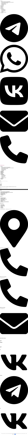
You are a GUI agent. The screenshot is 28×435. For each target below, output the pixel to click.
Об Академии (2, 204)
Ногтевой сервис (3, 3)
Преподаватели (3, 9)
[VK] (14, 106)
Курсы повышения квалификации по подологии (7, 2)
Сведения (2, 207)
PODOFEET (2, 6)
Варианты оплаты (3, 198)
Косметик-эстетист (3, 194)
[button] (2, 179)
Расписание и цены (3, 197)
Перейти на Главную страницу (4, 188)
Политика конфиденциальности (5, 201)
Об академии (2, 8)
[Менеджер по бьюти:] (14, 306)
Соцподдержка (3, 10)
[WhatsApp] (14, 74)
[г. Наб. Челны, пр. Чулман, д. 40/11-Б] (14, 247)
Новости (2, 7)
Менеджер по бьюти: (2, 307)
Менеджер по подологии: (3, 276)
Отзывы (2, 11)
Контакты (2, 12)
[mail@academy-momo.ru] (14, 337)
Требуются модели (3, 200)
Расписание (2, 5)
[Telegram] (14, 42)
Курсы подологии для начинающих (5, 1)
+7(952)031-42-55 (2, 165)
